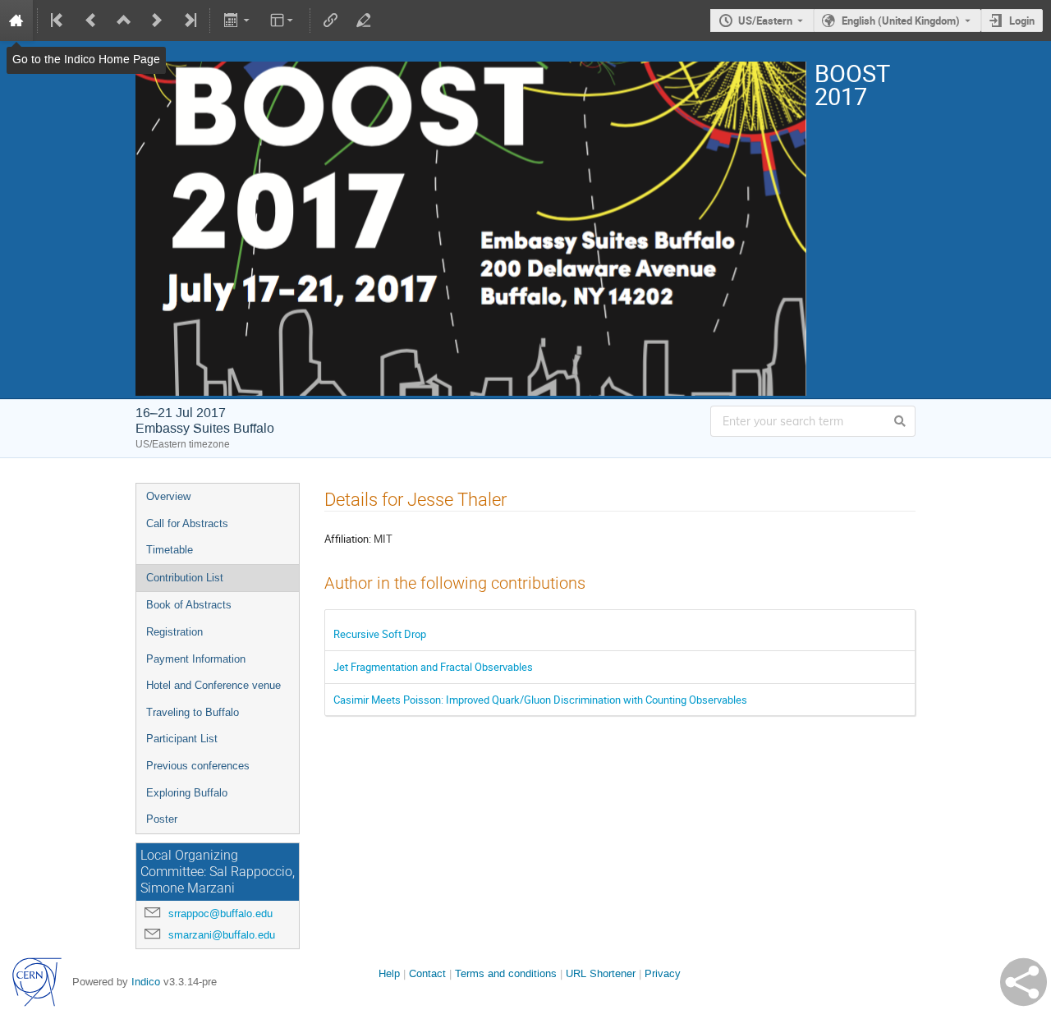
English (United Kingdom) (901, 20)
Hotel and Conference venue (213, 685)
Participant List (182, 738)
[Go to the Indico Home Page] (16, 20)
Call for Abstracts (187, 523)
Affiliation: (347, 538)
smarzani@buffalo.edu (221, 935)
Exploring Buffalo (186, 793)
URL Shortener (601, 973)
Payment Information (196, 659)
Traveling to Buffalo (192, 712)
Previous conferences (198, 766)
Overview (168, 496)
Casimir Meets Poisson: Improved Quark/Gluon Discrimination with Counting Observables (540, 699)
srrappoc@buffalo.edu (220, 913)
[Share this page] (1023, 982)
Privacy (663, 973)
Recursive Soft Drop (379, 634)
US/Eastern (765, 20)
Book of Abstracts (189, 605)
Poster (161, 819)
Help (389, 973)
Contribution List (184, 577)
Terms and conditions (506, 973)
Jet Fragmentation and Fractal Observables (433, 666)
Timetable (169, 550)
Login (1022, 20)
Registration (174, 632)
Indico (145, 982)
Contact (427, 973)
